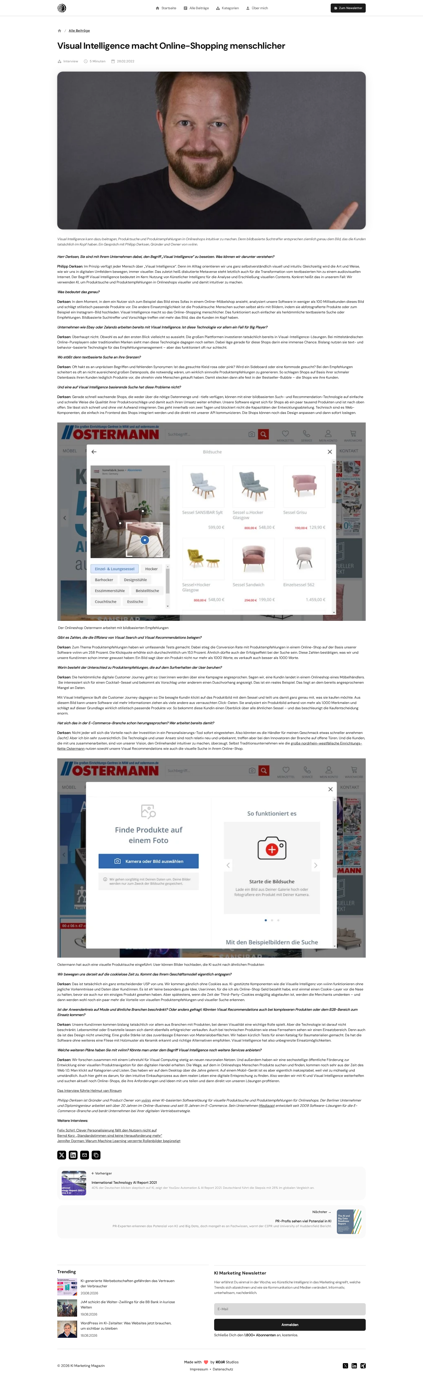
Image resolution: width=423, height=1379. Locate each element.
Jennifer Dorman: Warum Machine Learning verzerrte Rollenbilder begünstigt (118, 1141)
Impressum (199, 1369)
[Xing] (363, 1365)
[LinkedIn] (354, 1365)
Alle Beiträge (79, 30)
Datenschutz (223, 1369)
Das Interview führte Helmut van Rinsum (89, 1090)
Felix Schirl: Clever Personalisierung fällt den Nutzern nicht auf (107, 1130)
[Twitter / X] (345, 1365)
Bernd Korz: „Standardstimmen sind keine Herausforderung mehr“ (109, 1135)
